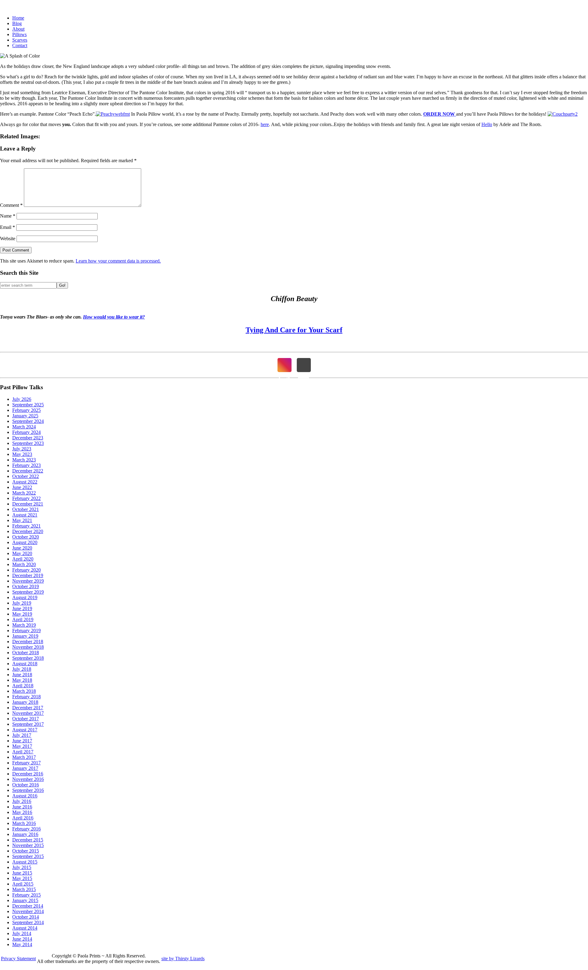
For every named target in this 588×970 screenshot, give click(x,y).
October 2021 (25, 509)
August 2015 (24, 861)
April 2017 (22, 751)
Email (7, 227)
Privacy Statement (18, 958)
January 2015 (25, 900)
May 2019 (22, 614)
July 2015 (21, 867)
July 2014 (21, 933)
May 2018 (22, 680)
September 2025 (28, 404)
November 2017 (28, 713)
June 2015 (22, 872)
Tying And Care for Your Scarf (294, 330)
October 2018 (25, 652)
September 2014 (28, 922)
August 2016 (24, 795)
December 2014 (27, 905)
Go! (62, 285)
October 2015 (25, 850)
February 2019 (26, 630)
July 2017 (21, 735)
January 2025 (25, 415)
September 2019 (28, 592)
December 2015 (27, 839)
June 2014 (22, 939)
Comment (11, 205)
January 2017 (25, 768)
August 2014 (24, 928)
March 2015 (24, 889)
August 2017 (24, 729)
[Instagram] (284, 365)
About (18, 29)
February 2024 (26, 432)
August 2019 (24, 597)
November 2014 (28, 911)
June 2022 (22, 487)
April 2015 (22, 883)
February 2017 (26, 762)
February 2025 (26, 410)
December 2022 (27, 470)
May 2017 (22, 746)
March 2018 (24, 691)
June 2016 (22, 806)
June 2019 (22, 608)
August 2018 (24, 663)
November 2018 (28, 647)
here (265, 124)
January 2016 (25, 834)
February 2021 (26, 525)
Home (18, 18)
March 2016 (24, 823)
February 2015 (26, 894)
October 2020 (25, 536)
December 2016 (27, 773)
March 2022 (24, 492)
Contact (19, 45)
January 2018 (25, 702)
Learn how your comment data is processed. (118, 260)
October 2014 (25, 917)
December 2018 (27, 641)
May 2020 (22, 553)
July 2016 (21, 801)
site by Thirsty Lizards (183, 958)
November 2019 (28, 581)
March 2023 (24, 459)
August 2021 (24, 514)
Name (7, 215)
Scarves (19, 40)
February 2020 (26, 570)
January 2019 (25, 636)
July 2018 (21, 669)
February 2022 (26, 498)
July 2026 (21, 399)
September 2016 (28, 790)
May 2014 (22, 944)
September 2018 (28, 658)
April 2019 (22, 619)
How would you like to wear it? (114, 316)
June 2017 (22, 740)
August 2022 (24, 481)
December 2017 (27, 707)
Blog (17, 23)
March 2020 (24, 564)
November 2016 (28, 779)
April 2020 (22, 558)
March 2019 (24, 625)
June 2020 (22, 547)
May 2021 (22, 520)
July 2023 (21, 448)
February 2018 (26, 696)
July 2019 (21, 603)
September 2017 (28, 724)
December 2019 (27, 575)
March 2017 (24, 757)
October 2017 (25, 718)
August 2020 (24, 542)
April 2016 (22, 817)
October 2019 (25, 586)
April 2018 (22, 685)
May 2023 (22, 454)
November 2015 (28, 845)
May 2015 (22, 878)
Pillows (19, 34)
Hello (486, 124)
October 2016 (25, 784)
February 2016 (26, 828)
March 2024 (24, 426)
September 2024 (28, 421)
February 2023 (26, 465)
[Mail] (303, 365)
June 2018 (22, 674)
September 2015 (28, 856)
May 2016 (22, 812)
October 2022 (25, 476)
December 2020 (27, 531)
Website (7, 238)
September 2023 (28, 443)
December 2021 (27, 503)
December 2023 (27, 437)
